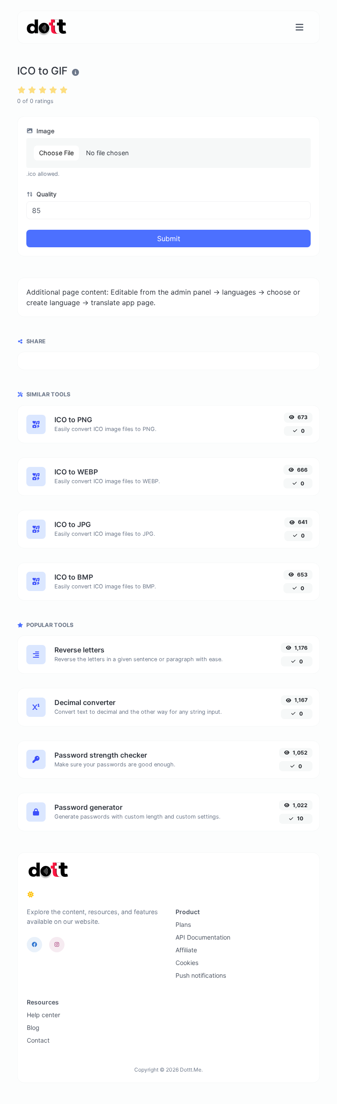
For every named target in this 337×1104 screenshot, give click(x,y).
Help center (43, 1015)
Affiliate (186, 950)
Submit (168, 238)
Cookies (187, 962)
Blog (33, 1027)
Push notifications (201, 975)
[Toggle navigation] (299, 27)
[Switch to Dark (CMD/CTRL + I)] (30, 894)
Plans (183, 924)
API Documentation (203, 937)
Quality (46, 194)
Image (44, 131)
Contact (38, 1040)
